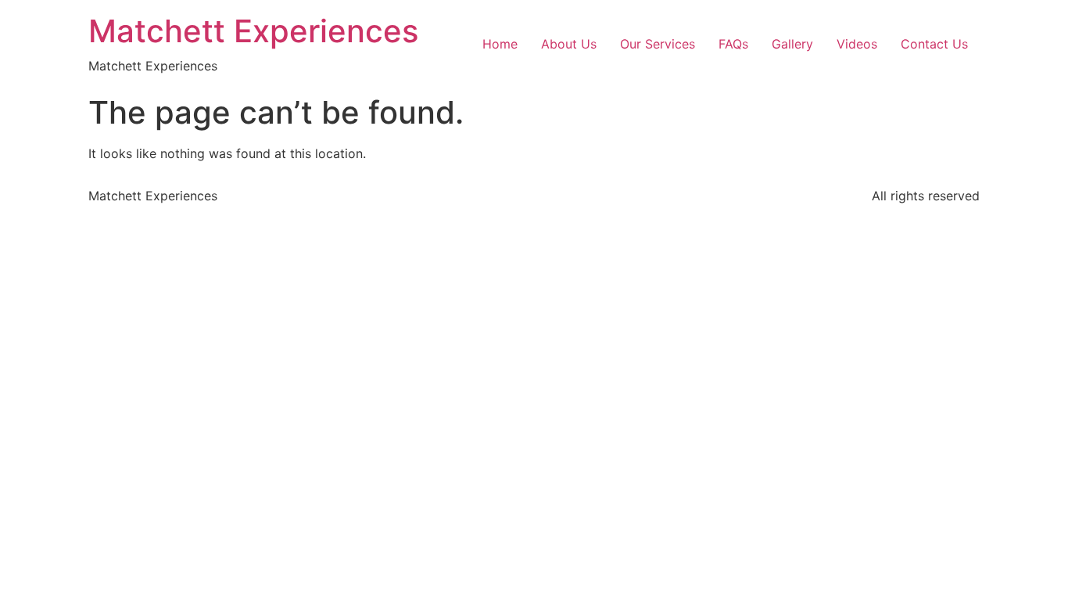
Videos (857, 44)
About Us (569, 44)
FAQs (733, 44)
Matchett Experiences (253, 31)
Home (500, 44)
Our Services (657, 44)
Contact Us (934, 44)
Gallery (792, 44)
